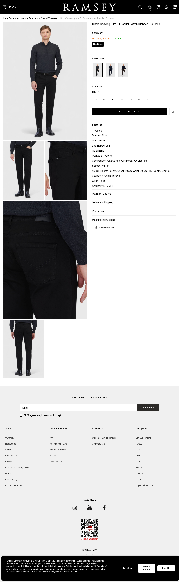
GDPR (8, 473)
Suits (138, 450)
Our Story (9, 438)
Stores (8, 450)
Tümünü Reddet (147, 568)
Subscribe (148, 407)
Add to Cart (129, 112)
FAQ (51, 438)
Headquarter (10, 444)
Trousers (33, 18)
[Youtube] (89, 507)
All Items (21, 18)
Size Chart (97, 86)
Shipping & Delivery (57, 450)
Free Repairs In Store (58, 444)
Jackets (139, 467)
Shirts (138, 461)
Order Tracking (55, 461)
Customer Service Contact (104, 438)
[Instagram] (74, 507)
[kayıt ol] (166, 7)
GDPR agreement (32, 415)
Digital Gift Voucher (144, 485)
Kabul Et (166, 568)
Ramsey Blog (11, 456)
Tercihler (127, 568)
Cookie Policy (11, 479)
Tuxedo (139, 444)
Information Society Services (18, 467)
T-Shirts (139, 479)
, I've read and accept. (43, 415)
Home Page (8, 18)
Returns (52, 456)
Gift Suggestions (143, 438)
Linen (138, 456)
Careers (8, 461)
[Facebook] (104, 507)
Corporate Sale (98, 444)
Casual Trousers (49, 18)
